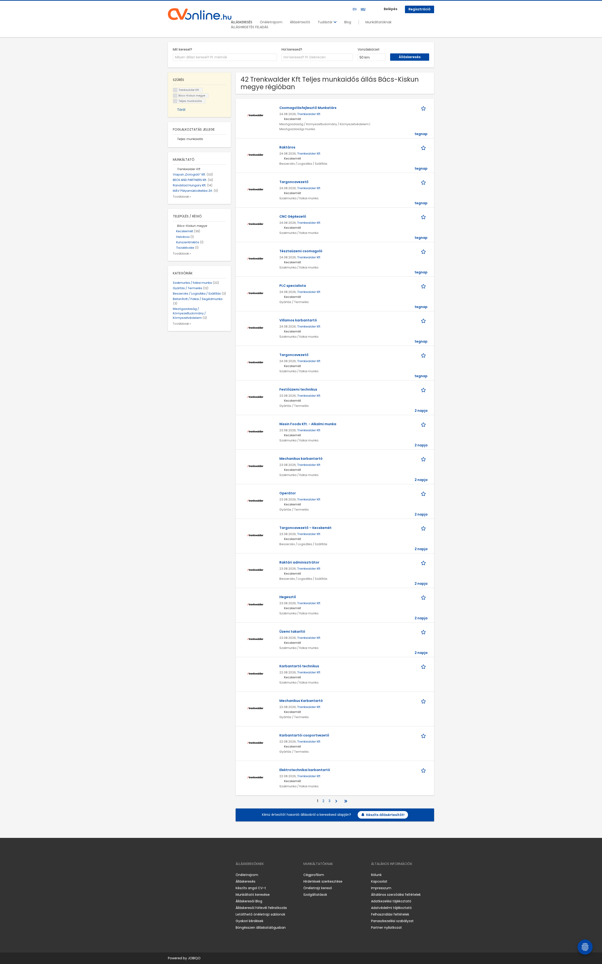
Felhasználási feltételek (390, 914)
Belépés (390, 9)
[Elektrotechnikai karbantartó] (255, 777)
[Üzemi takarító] (255, 638)
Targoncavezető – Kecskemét (305, 527)
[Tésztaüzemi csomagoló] (255, 258)
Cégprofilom (313, 874)
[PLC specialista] (255, 293)
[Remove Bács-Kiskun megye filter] (175, 226)
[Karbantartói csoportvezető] (255, 742)
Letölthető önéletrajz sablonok (260, 914)
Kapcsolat (379, 881)
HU (363, 9)
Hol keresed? (291, 49)
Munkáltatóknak (378, 22)
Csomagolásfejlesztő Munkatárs (308, 107)
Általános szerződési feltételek (396, 894)
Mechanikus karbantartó (301, 458)
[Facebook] (171, 875)
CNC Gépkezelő (292, 216)
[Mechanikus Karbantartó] (255, 708)
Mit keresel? (182, 49)
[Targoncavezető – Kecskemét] (255, 535)
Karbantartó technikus (299, 666)
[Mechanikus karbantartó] (255, 466)
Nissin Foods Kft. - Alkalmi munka (307, 424)
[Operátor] (255, 500)
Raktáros (287, 147)
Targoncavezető (294, 182)
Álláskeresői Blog (249, 901)
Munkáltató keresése (253, 894)
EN (354, 9)
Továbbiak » (182, 197)
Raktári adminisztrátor (299, 562)
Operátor (287, 493)
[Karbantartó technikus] (255, 673)
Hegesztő (287, 597)
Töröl (181, 109)
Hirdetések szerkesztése (322, 881)
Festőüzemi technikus (298, 389)
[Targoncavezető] (255, 189)
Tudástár (325, 22)
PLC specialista (292, 285)
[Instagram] (179, 875)
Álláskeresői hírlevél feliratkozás (261, 907)
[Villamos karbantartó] (255, 327)
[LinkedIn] (186, 875)
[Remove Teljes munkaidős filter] (175, 139)
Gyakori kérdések (249, 921)
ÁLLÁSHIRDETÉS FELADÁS (249, 27)
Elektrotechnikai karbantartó (304, 770)
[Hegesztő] (255, 604)
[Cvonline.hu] (199, 14)
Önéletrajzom (271, 22)
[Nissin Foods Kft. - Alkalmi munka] (255, 431)
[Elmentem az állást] (424, 107)
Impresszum (381, 888)
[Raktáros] (255, 154)
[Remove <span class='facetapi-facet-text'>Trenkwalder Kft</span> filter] (175, 90)
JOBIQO (194, 958)
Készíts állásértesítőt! (385, 814)
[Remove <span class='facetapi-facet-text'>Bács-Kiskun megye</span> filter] (175, 96)
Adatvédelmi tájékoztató (391, 907)
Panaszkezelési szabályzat (392, 921)
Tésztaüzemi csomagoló (300, 251)
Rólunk (376, 874)
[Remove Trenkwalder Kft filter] (175, 169)
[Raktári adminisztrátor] (255, 569)
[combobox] (225, 57)
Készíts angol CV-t (251, 888)
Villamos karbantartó (298, 320)
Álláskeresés (245, 881)
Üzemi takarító (292, 631)
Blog (347, 22)
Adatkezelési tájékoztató (391, 901)
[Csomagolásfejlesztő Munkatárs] (255, 115)
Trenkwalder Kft (308, 114)
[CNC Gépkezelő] (255, 223)
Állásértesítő (300, 22)
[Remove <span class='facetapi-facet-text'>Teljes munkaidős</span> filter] (175, 101)
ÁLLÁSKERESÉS (241, 22)
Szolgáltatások (315, 894)
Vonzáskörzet (369, 49)
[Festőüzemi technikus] (255, 396)
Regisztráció (419, 9)
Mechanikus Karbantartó (301, 700)
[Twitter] (193, 875)
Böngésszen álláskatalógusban (261, 927)
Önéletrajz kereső (317, 888)
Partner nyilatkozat (386, 927)
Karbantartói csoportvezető (304, 735)
